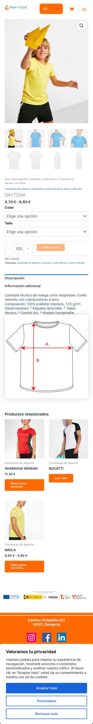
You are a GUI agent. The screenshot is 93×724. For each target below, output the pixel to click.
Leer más (61, 478)
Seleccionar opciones (18, 485)
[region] (46, 684)
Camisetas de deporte (17, 188)
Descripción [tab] (15, 278)
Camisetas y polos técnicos (43, 179)
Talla (8, 223)
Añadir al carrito (50, 247)
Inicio (7, 179)
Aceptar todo (46, 688)
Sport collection (19, 179)
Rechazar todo (46, 714)
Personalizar (46, 701)
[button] (81, 25)
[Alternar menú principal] (84, 9)
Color (9, 207)
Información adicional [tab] (23, 286)
